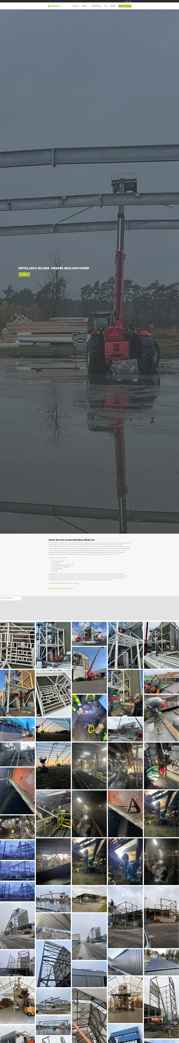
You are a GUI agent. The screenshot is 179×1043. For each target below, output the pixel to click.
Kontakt (113, 6)
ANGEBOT (84, 6)
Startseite (75, 6)
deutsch (126, 1)
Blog (105, 6)
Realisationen (96, 6)
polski (130, 1)
